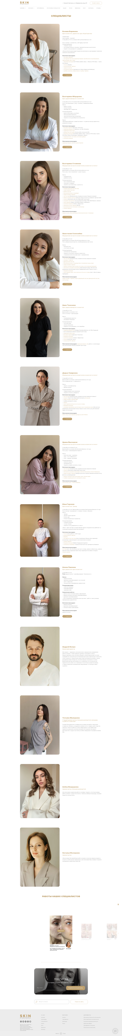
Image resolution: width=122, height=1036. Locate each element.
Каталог (64, 1017)
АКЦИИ (64, 8)
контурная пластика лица (70, 538)
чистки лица (67, 258)
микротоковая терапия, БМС (71, 399)
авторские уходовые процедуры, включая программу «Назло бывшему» (82, 471)
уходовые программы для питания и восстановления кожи (78, 407)
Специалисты (44, 1021)
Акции (42, 1023)
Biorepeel (87, 398)
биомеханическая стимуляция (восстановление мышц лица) (79, 263)
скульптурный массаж (69, 190)
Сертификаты (40, 8)
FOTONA (64, 549)
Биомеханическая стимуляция (85, 213)
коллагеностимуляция (69, 544)
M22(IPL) (66, 536)
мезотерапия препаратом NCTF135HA (78, 414)
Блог (42, 1025)
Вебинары (64, 1021)
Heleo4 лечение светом (70, 197)
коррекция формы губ (69, 129)
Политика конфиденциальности (91, 1021)
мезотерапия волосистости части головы (74, 404)
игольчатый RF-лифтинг (70, 66)
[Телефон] (21, 1021)
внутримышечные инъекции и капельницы (74, 206)
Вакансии (43, 1027)
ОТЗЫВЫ (98, 8)
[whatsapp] (30, 1021)
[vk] (28, 1021)
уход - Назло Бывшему (74, 482)
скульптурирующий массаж (81, 278)
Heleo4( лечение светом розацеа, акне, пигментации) (77, 476)
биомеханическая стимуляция (71, 193)
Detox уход (65, 414)
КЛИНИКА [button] (22, 8)
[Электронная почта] (23, 1021)
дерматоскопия (68, 67)
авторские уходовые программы (72, 267)
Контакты (43, 1029)
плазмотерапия (67, 208)
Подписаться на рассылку (89, 1027)
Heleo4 (65, 402)
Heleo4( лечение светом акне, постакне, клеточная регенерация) (80, 266)
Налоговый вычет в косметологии (91, 1019)
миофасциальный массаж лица (71, 188)
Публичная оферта (88, 1023)
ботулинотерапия (68, 57)
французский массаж (69, 261)
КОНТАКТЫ (91, 8)
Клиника (43, 1017)
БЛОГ (84, 8)
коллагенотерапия (68, 69)
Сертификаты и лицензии (89, 1025)
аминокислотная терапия (70, 205)
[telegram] (25, 1021)
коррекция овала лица (69, 130)
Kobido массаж (67, 191)
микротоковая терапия (69, 194)
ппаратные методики (69, 132)
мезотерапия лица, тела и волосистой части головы (77, 272)
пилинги (65, 199)
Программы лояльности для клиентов (92, 1017)
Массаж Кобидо (74, 213)
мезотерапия (67, 202)
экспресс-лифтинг (68, 260)
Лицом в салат (66, 213)
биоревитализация (68, 61)
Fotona (65, 64)
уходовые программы (69, 200)
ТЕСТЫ (70, 8)
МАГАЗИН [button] (30, 8)
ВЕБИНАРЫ (77, 8)
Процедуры (44, 1019)
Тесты (63, 1023)
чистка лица (67, 196)
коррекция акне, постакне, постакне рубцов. (75, 136)
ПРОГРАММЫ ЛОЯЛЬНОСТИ (53, 8)
